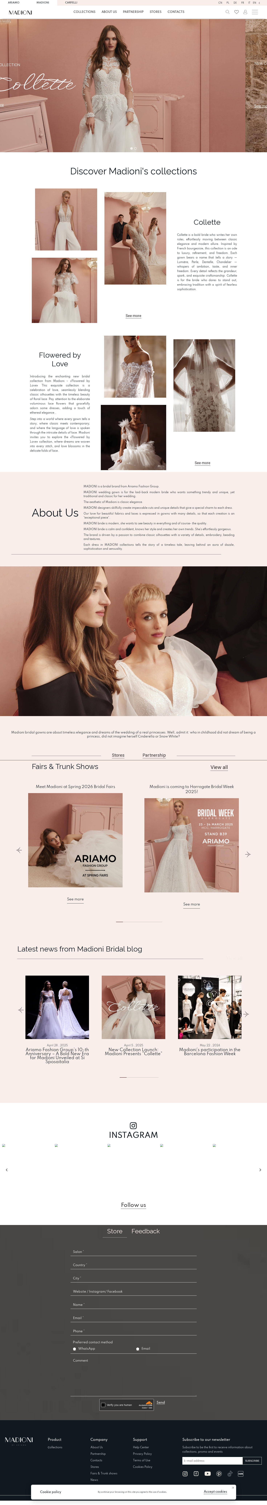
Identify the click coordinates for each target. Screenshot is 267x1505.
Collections (84, 12)
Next (247, 852)
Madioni (43, 2)
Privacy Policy (142, 1454)
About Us (96, 1447)
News (94, 1480)
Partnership (133, 12)
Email (145, 1348)
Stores (155, 12)
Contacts (176, 12)
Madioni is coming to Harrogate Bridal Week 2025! (191, 789)
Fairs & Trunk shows (103, 1473)
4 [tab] (149, 1077)
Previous (19, 852)
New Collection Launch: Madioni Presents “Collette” (133, 1052)
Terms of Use (141, 1460)
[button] (133, 85)
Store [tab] (114, 1231)
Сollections (55, 1447)
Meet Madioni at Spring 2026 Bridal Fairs (75, 787)
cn (220, 3)
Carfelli (71, 2)
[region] (133, 85)
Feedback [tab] (146, 1231)
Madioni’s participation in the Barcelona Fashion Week (209, 1052)
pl (227, 3)
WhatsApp (86, 1348)
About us (109, 12)
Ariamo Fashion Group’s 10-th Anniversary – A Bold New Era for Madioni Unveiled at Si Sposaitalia (57, 1056)
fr (242, 3)
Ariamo (13, 2)
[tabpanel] (75, 843)
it (249, 3)
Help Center (141, 1447)
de (235, 3)
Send (161, 1402)
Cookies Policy (142, 1467)
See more (75, 899)
